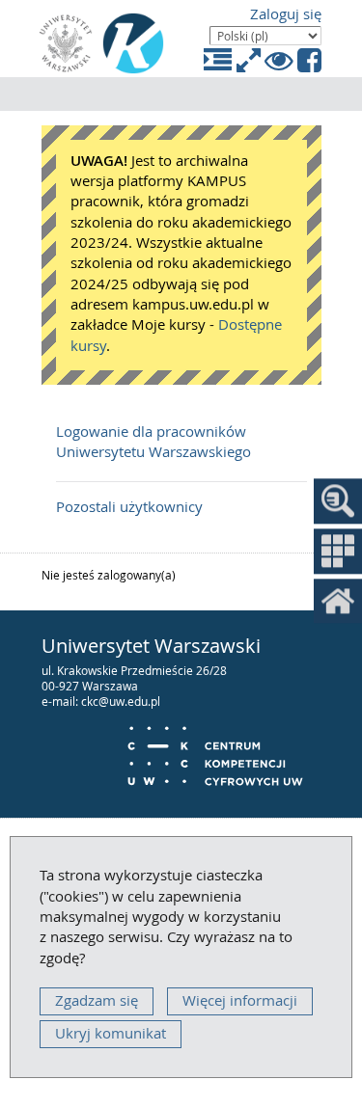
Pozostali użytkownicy (129, 507)
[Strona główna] (133, 43)
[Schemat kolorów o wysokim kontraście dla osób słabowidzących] (280, 60)
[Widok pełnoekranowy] (251, 60)
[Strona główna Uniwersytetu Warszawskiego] (66, 43)
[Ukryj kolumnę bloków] (220, 60)
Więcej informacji (239, 1000)
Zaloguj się (285, 14)
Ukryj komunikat (110, 1033)
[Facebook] (309, 60)
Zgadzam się (96, 1000)
